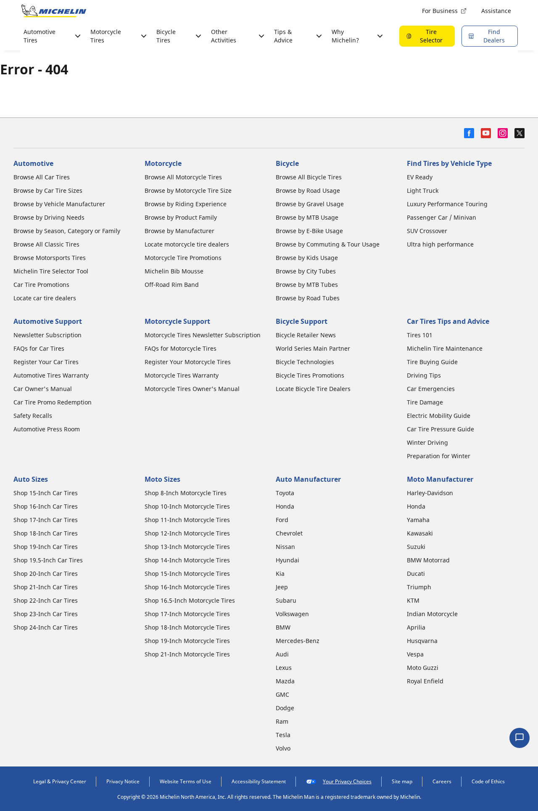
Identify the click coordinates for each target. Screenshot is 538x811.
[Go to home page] (53, 10)
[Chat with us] (519, 738)
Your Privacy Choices (347, 781)
